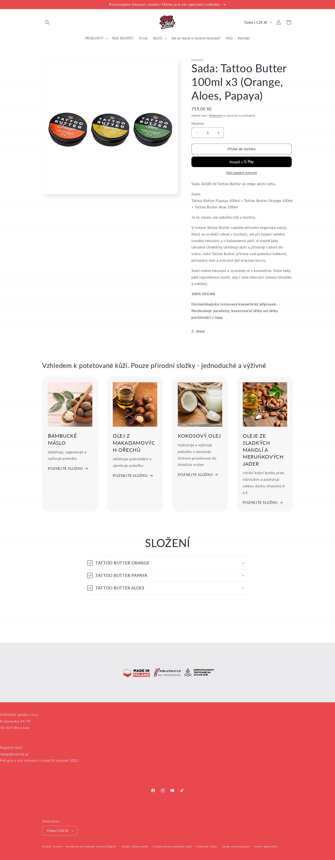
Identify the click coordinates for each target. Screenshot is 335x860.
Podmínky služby (206, 846)
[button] (47, 22)
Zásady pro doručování (236, 846)
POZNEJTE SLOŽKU (65, 468)
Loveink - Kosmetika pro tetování (74, 846)
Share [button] (200, 331)
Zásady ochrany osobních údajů (172, 846)
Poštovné (215, 115)
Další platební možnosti (241, 172)
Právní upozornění (266, 846)
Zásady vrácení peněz (134, 846)
